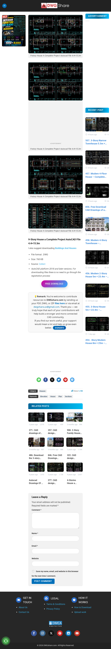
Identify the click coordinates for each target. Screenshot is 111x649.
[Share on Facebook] (45, 379)
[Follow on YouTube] (77, 633)
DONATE (59, 327)
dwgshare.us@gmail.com (46, 306)
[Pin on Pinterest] (65, 379)
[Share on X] (52, 379)
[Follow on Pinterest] (60, 633)
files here (60, 303)
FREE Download (54, 283)
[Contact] (6, 641)
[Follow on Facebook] (34, 633)
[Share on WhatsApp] (39, 379)
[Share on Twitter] (59, 379)
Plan (60, 396)
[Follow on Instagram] (42, 633)
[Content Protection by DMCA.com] (55, 624)
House (52, 396)
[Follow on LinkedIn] (68, 633)
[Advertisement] (14, 91)
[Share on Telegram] (72, 379)
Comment (36, 510)
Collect (42, 264)
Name (35, 533)
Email (35, 546)
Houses (42, 391)
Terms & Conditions (55, 604)
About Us (23, 607)
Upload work (80, 612)
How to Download (82, 607)
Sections (68, 396)
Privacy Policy (53, 609)
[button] (4, 6)
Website (35, 558)
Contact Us (24, 612)
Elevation (43, 396)
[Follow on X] (51, 633)
